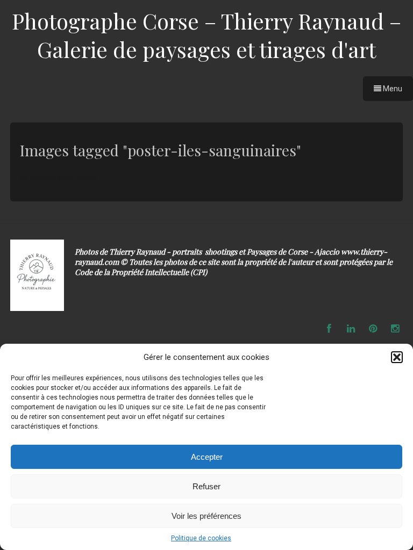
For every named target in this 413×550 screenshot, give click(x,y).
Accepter (207, 456)
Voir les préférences (206, 515)
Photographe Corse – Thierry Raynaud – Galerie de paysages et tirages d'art (206, 34)
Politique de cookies (201, 538)
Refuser (206, 486)
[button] (396, 357)
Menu (391, 88)
